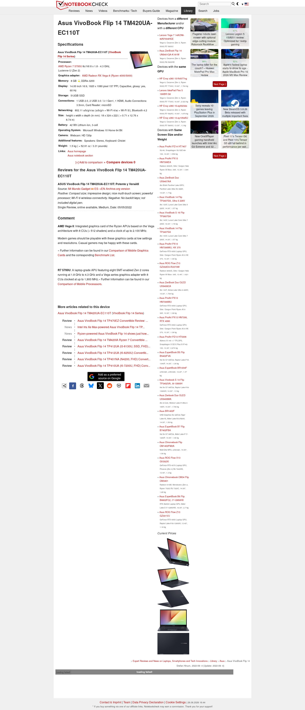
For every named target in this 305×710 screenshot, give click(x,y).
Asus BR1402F (167, 411)
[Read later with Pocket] (118, 385)
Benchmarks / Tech (125, 11)
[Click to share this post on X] (100, 385)
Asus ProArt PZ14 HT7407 (172, 146)
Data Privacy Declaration (148, 702)
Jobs (216, 11)
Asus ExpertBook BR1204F (173, 367)
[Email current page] (146, 385)
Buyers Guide (151, 11)
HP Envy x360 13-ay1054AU (173, 117)
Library (188, 11)
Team (126, 702)
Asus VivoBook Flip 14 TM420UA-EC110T (84, 313)
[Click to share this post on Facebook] (72, 385)
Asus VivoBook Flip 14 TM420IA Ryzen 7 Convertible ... (112, 340)
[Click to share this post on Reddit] (109, 385)
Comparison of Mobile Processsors (79, 284)
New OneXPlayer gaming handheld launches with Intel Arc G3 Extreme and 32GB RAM (204, 142)
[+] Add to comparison (89, 162)
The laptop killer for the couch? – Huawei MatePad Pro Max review (204, 70)
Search (202, 11)
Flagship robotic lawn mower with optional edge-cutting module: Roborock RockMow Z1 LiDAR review (204, 39)
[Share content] (64, 385)
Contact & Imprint (110, 702)
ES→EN (99, 189)
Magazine (172, 11)
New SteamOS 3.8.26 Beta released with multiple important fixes (235, 112)
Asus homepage (77, 151)
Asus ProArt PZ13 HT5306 (172, 336)
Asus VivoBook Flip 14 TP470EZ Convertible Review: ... (112, 321)
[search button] (233, 4)
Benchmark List (104, 255)
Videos (102, 11)
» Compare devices (119, 162)
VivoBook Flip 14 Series (128, 313)
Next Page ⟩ (220, 84)
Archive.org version (118, 189)
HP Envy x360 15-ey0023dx (173, 105)
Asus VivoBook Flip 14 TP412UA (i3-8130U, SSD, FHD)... (113, 346)
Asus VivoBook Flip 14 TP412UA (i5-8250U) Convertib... (112, 353)
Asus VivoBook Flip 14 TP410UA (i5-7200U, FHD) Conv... (113, 366)
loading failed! (63, 672)
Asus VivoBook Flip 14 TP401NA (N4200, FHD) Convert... (113, 359)
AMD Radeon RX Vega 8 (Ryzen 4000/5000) (107, 75)
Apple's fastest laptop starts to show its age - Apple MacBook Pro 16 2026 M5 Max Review (235, 70)
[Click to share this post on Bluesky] (91, 385)
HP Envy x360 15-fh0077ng (173, 78)
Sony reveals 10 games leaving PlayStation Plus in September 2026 (204, 111)
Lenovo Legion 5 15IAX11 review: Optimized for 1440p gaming (235, 39)
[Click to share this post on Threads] (82, 385)
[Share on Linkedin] (137, 385)
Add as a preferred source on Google (109, 376)
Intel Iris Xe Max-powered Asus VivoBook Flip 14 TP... (111, 327)
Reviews (74, 11)
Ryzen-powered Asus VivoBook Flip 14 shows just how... (113, 333)
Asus (222, 661)
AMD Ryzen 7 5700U (70, 66)
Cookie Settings (176, 702)
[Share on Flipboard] (128, 385)
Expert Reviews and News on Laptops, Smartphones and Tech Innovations (170, 661)
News (89, 11)
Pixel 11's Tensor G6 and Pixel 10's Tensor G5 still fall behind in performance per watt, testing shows (235, 142)
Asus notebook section (80, 155)
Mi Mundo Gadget (79, 189)
